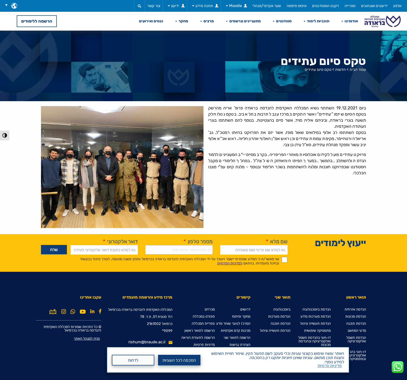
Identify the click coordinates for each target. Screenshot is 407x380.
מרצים (209, 21)
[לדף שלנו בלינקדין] (92, 311)
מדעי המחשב (356, 330)
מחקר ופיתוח (241, 316)
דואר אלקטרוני (120, 241)
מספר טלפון (198, 241)
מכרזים (210, 309)
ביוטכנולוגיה (281, 309)
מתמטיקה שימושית (317, 330)
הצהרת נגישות (239, 345)
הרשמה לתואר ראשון (199, 330)
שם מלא (277, 241)
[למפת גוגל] (53, 311)
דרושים (245, 309)
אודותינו (351, 21)
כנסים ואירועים (151, 21)
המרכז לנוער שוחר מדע (233, 323)
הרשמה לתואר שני (237, 338)
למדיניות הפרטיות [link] (229, 263)
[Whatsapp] (72, 311)
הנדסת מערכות (279, 316)
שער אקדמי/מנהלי (266, 6)
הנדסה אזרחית (355, 309)
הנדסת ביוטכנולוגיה (316, 309)
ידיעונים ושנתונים (374, 6)
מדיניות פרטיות (329, 365)
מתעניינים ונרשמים (245, 21)
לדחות (133, 360)
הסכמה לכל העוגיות (179, 360)
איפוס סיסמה (296, 6)
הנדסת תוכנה (356, 323)
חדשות (340, 69)
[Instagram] (63, 311)
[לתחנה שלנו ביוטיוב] (83, 311)
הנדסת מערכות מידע (316, 316)
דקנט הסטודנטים (325, 6)
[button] (8, 5)
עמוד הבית (358, 69)
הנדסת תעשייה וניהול (315, 323)
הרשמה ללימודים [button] (36, 21)
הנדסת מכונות (355, 316)
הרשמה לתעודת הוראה (198, 338)
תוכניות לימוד (318, 21)
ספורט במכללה (204, 316)
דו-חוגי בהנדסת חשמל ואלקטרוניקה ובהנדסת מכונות (314, 341)
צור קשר (153, 6)
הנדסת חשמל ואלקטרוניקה (356, 339)
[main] (203, 205)
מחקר (183, 21)
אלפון (397, 6)
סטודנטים (284, 21)
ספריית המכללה (203, 323)
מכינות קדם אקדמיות (235, 330)
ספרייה (350, 6)
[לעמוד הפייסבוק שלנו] (100, 311)
